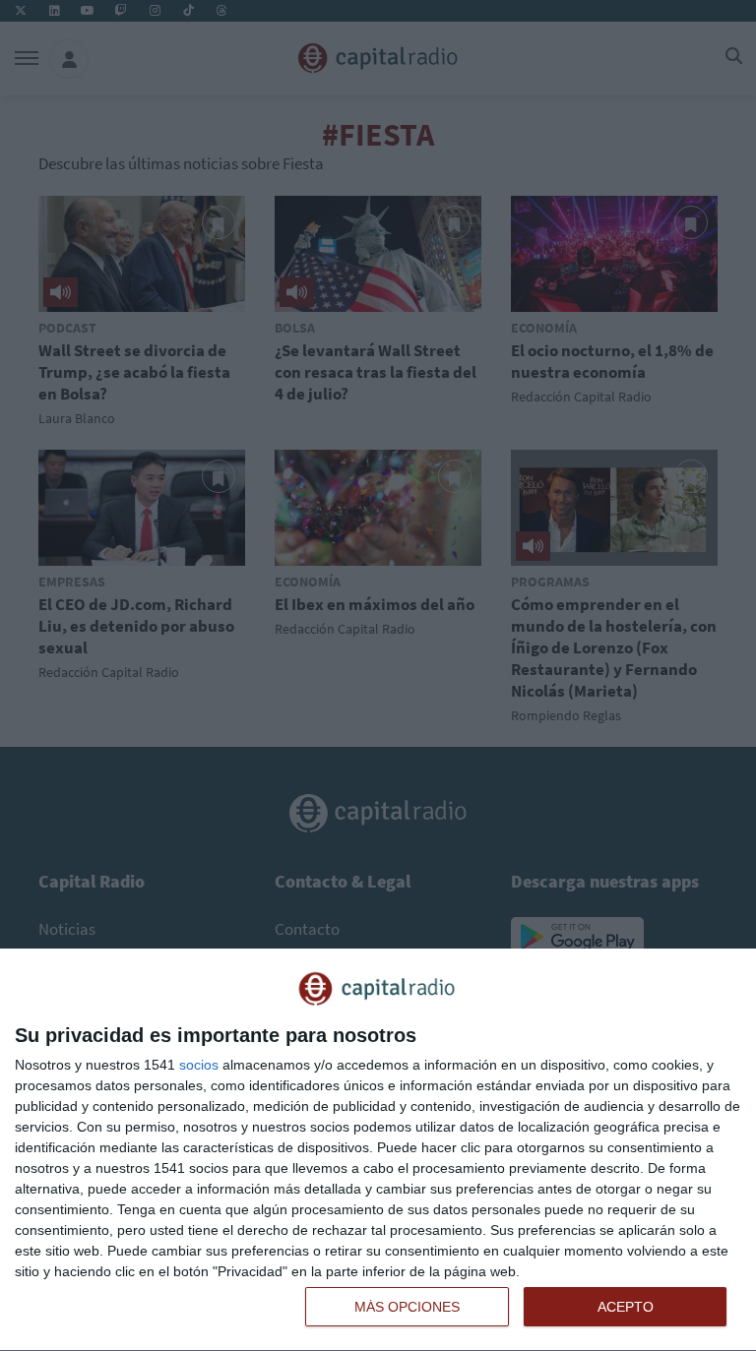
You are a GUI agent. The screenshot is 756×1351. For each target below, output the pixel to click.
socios (199, 1065)
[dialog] (378, 1150)
